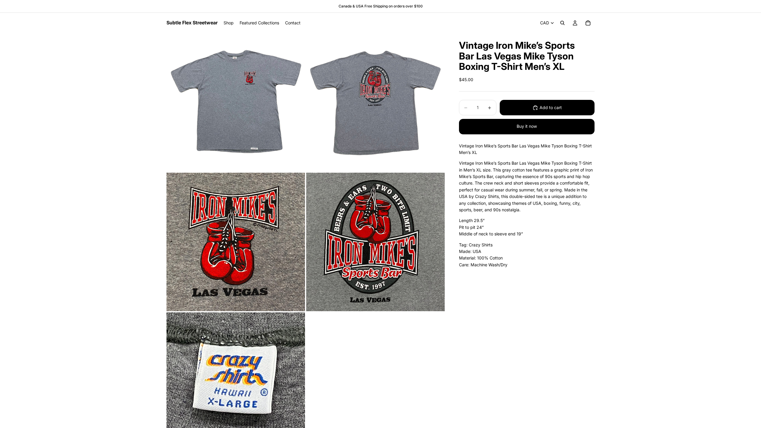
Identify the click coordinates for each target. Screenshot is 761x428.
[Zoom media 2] (375, 102)
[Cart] (588, 22)
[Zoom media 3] (235, 242)
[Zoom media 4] (375, 242)
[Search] (562, 22)
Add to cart (551, 107)
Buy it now (527, 126)
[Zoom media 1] (235, 102)
